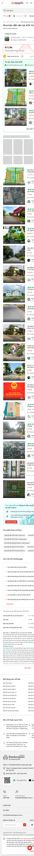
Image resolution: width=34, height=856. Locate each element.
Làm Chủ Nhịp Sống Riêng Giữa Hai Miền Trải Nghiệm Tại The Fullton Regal (16, 735)
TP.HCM (8, 650)
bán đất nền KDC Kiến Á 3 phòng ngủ (15, 539)
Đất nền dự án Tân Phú (9, 701)
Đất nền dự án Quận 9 (9, 689)
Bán (4, 22)
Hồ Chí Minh (10, 22)
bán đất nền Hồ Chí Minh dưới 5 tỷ (15, 551)
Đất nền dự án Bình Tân (10, 695)
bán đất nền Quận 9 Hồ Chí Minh (14, 547)
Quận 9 (17, 22)
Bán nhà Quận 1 (7, 683)
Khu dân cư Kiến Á (8, 648)
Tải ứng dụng (19, 3)
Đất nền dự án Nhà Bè (9, 698)
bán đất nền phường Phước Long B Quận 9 (17, 543)
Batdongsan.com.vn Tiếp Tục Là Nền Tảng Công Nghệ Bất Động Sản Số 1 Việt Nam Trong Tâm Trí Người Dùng (17, 726)
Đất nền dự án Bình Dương (10, 711)
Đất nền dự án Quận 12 (9, 692)
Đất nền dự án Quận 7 (9, 686)
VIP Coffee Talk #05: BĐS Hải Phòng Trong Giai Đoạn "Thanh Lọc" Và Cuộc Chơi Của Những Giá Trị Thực (17, 744)
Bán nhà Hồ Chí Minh (9, 708)
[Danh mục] (2, 3)
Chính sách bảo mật (26, 838)
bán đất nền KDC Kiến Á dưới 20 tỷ (15, 535)
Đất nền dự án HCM (8, 704)
